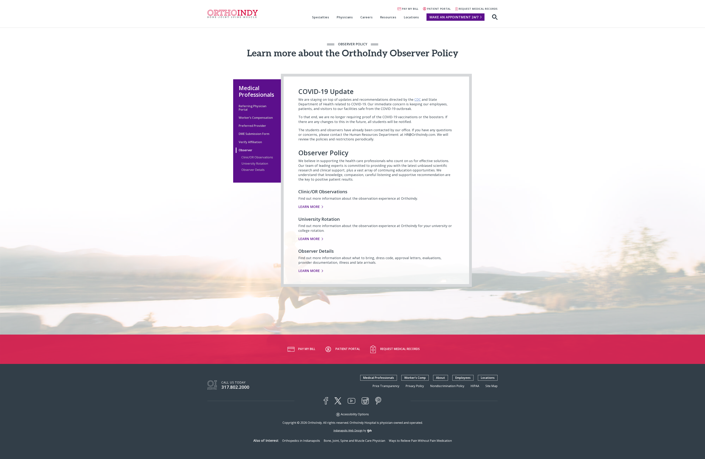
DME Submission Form (254, 134)
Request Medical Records (478, 8)
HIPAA (475, 386)
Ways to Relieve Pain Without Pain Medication (420, 441)
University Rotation (254, 164)
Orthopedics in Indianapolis (301, 441)
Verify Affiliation (250, 142)
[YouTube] (351, 401)
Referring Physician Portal (252, 108)
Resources (388, 17)
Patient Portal (439, 8)
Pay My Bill (410, 8)
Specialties (320, 17)
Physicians (345, 17)
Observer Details (253, 170)
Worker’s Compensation (256, 118)
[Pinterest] (378, 401)
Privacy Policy (415, 386)
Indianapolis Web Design (348, 430)
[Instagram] (365, 400)
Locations (411, 17)
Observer (245, 150)
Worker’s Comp (415, 378)
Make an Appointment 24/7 (453, 17)
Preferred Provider (252, 126)
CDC (417, 99)
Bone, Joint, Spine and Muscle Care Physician (354, 441)
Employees (463, 378)
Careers (366, 17)
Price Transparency (386, 386)
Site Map (491, 386)
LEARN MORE (309, 206)
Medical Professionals (256, 91)
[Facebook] (326, 400)
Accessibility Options (355, 414)
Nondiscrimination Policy (447, 386)
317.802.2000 (235, 387)
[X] (338, 400)
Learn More (309, 239)
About (440, 378)
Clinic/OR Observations (257, 157)
